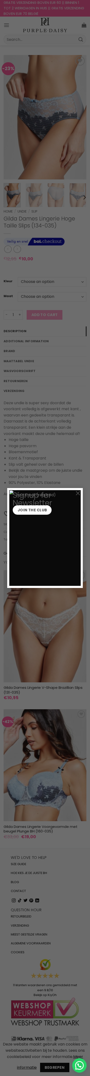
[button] (79, 1065)
